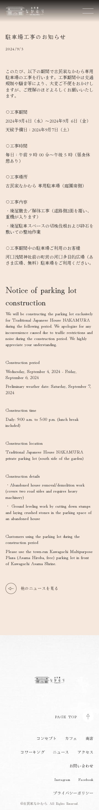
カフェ (71, 738)
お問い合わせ (81, 765)
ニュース (61, 752)
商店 (90, 738)
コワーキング (32, 752)
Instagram (62, 779)
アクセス (85, 752)
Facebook (86, 779)
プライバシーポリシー (73, 793)
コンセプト (47, 738)
